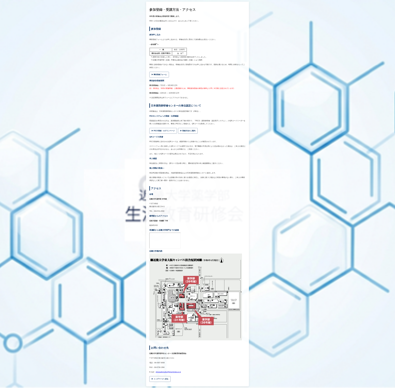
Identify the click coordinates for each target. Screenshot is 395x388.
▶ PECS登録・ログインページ (163, 131)
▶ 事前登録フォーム (159, 74)
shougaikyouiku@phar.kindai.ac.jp (168, 372)
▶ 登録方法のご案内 (187, 131)
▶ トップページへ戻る (160, 379)
